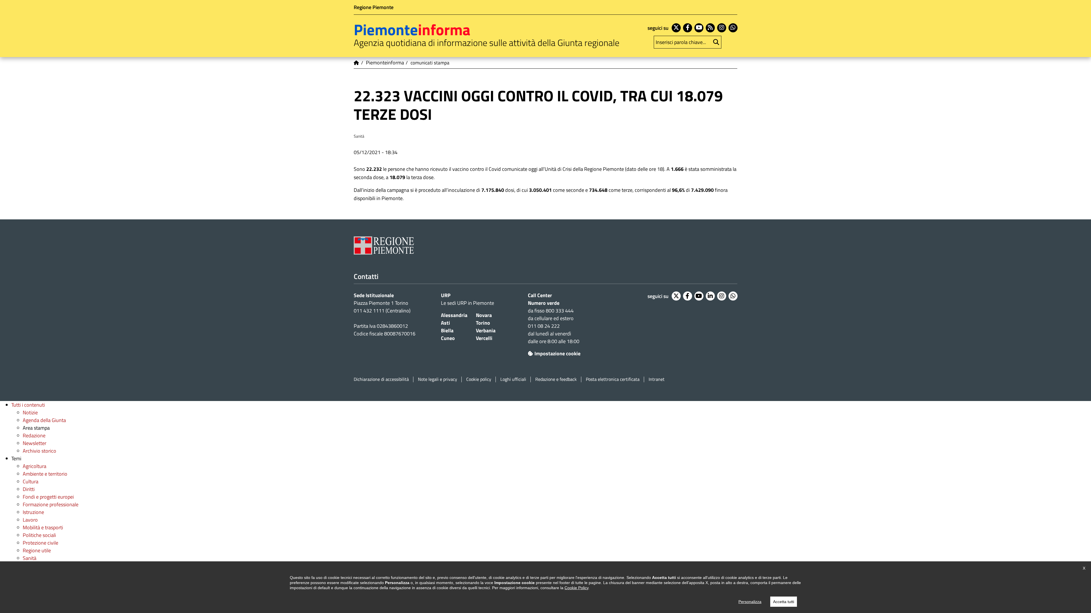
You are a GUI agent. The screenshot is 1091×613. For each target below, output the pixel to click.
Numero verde (543, 303)
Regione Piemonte (373, 7)
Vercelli (484, 338)
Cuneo (448, 338)
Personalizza (749, 601)
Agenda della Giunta (44, 420)
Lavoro (30, 520)
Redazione (34, 435)
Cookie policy (478, 379)
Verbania (485, 330)
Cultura (30, 481)
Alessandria (454, 315)
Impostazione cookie (557, 353)
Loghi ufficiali (513, 379)
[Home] (356, 62)
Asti (445, 323)
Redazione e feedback (556, 379)
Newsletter (34, 443)
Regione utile (37, 550)
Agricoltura (34, 466)
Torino (483, 323)
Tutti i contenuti (28, 405)
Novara (484, 315)
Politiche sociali (39, 535)
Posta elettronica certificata (613, 379)
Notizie (30, 412)
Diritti (29, 489)
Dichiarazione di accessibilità (381, 379)
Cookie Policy (576, 587)
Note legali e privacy (437, 379)
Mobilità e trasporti (43, 527)
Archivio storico (39, 451)
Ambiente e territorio (45, 474)
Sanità (29, 558)
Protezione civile (40, 543)
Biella (447, 330)
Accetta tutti (783, 601)
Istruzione (33, 512)
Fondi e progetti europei (48, 497)
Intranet (657, 379)
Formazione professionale (50, 504)
